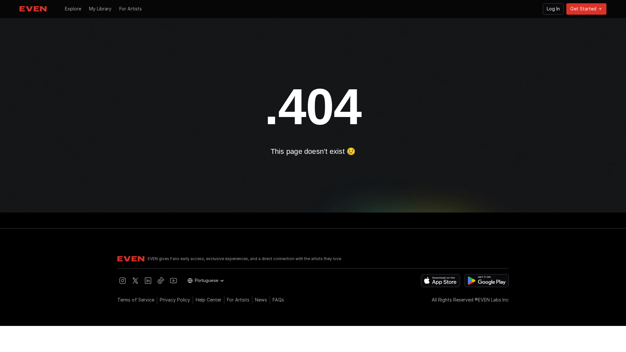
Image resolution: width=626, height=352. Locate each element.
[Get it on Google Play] (487, 280)
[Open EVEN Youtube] (173, 280)
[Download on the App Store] (440, 280)
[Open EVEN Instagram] (122, 280)
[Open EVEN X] (135, 280)
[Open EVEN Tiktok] (161, 280)
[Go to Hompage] (33, 8)
